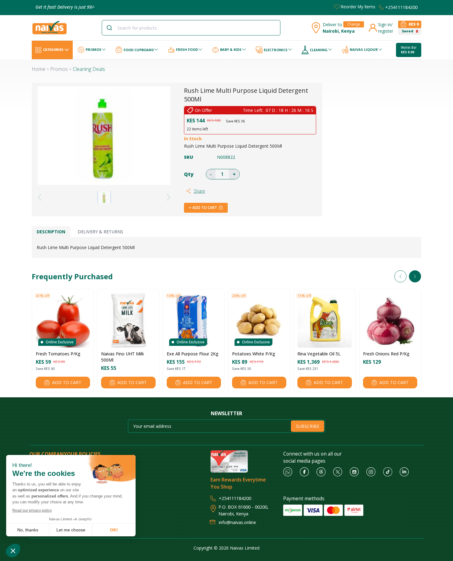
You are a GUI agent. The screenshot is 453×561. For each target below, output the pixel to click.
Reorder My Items (358, 7)
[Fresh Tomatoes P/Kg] (63, 320)
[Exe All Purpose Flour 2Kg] (194, 320)
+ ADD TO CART (203, 207)
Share (199, 191)
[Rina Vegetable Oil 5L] (324, 320)
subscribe (307, 426)
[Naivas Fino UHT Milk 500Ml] (128, 320)
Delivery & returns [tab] (100, 232)
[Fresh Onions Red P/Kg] (390, 320)
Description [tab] (51, 232)
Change (353, 24)
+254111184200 (401, 7)
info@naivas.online (237, 522)
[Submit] (111, 28)
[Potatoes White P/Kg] (259, 320)
